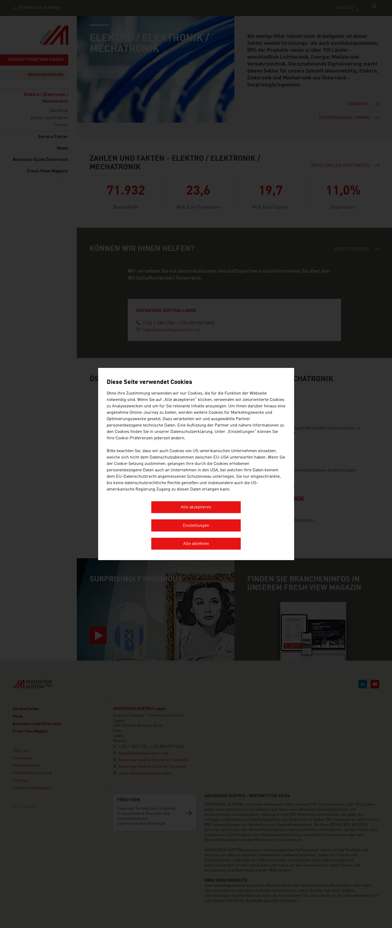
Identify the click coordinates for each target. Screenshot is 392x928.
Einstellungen (196, 526)
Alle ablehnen (196, 544)
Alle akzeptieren (196, 507)
